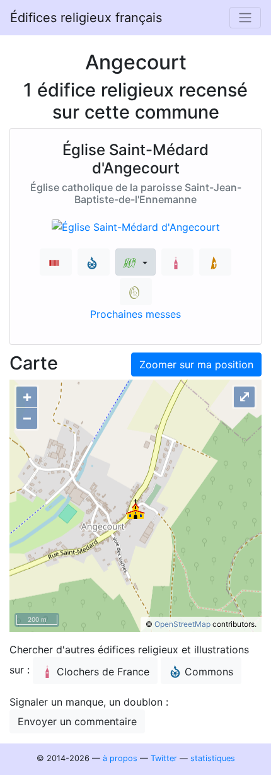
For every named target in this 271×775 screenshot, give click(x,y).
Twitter (164, 758)
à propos (120, 758)
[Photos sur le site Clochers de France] (177, 262)
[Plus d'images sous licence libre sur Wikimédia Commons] (94, 262)
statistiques (212, 758)
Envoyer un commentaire (77, 721)
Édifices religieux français (86, 17)
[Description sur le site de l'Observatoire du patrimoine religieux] (136, 291)
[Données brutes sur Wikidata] (56, 262)
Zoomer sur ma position (196, 364)
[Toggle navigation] (245, 17)
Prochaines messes (135, 314)
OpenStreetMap (182, 624)
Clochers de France (103, 671)
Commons (209, 671)
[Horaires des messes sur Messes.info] (215, 262)
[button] (135, 262)
